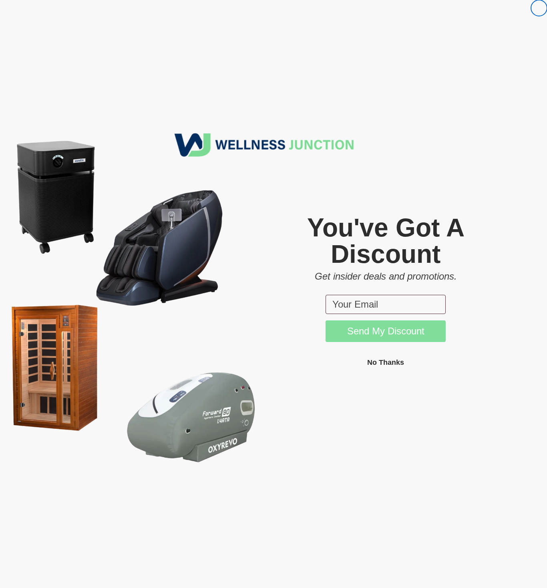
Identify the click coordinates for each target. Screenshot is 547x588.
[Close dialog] (539, 8)
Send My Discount (385, 331)
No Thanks (385, 362)
